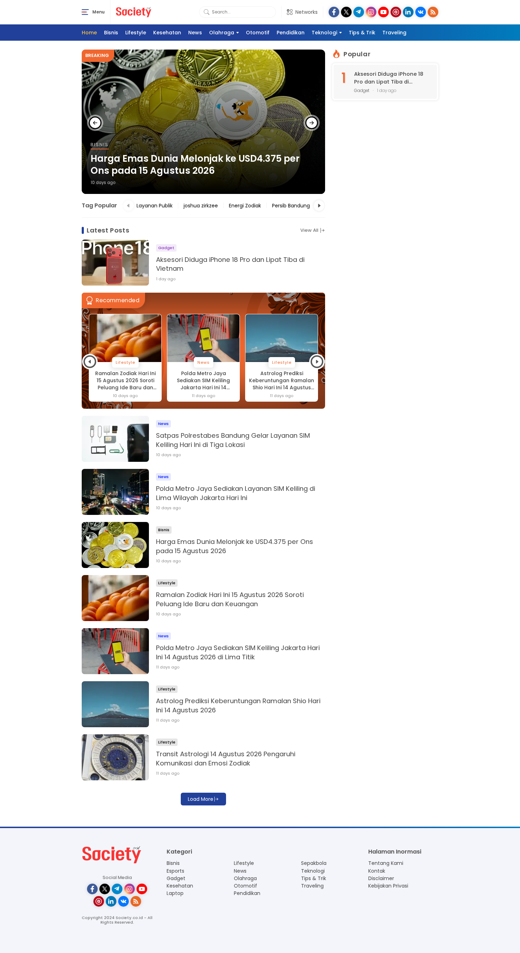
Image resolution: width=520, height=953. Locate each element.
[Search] (206, 12)
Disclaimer (381, 878)
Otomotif (258, 32)
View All (309, 230)
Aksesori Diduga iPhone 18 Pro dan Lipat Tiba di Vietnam (230, 264)
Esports (175, 871)
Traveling (394, 32)
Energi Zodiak (245, 205)
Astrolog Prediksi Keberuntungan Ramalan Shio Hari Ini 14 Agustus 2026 (281, 380)
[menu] (85, 12)
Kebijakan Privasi (388, 886)
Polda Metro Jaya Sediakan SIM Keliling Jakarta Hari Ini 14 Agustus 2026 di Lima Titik (203, 380)
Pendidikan (291, 32)
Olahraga (221, 32)
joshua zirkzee (201, 205)
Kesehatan (167, 32)
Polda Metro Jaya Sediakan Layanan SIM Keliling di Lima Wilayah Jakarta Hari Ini (235, 493)
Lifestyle (135, 32)
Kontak (376, 871)
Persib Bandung (291, 205)
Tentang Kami (385, 863)
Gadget (176, 878)
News (195, 32)
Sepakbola (314, 863)
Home (89, 32)
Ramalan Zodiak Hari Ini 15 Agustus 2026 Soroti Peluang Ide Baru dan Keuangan (125, 380)
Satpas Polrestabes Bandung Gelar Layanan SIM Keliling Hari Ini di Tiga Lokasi (233, 440)
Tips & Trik (362, 32)
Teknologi (324, 32)
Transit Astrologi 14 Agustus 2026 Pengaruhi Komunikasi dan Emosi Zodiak (225, 759)
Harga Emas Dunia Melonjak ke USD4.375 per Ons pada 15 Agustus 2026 (195, 165)
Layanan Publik (155, 205)
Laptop (175, 893)
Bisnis (111, 32)
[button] (95, 122)
